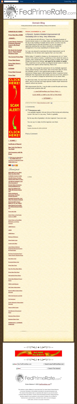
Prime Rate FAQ (12, 211)
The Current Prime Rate (15, 57)
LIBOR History (11, 226)
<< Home (29, 176)
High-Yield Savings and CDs (15, 295)
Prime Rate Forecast (14, 72)
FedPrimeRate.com (44, 384)
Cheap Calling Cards (13, 307)
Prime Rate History (14, 60)
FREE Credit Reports (13, 284)
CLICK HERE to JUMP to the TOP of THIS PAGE (47, 94)
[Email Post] (51, 102)
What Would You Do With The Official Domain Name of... (15, 207)
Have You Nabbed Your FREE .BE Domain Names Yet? (15, 190)
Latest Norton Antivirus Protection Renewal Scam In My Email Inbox (15, 44)
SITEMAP (11, 68)
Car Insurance (11, 299)
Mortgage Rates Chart (13, 319)
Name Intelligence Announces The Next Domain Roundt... (14, 195)
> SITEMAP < (47, 98)
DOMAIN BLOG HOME (15, 31)
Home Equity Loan (12, 240)
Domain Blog (38, 23)
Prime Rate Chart (12, 265)
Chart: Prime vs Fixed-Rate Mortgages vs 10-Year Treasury (15, 221)
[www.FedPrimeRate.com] (39, 18)
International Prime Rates (14, 275)
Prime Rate (11, 75)
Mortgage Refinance (13, 236)
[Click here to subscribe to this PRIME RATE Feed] (15, 158)
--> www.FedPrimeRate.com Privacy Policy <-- (47, 91)
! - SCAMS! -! (12, 140)
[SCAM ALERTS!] (14, 137)
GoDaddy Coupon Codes (15, 176)
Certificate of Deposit (14, 144)
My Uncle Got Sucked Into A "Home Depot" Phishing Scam (15, 51)
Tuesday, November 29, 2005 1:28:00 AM (37, 128)
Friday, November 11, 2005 (43, 102)
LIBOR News (11, 233)
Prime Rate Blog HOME (15, 35)
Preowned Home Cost (13, 262)
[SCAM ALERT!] (38, 356)
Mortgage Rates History (14, 316)
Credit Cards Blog (12, 243)
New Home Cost (12, 258)
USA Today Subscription (14, 287)
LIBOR (10, 230)
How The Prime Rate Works (15, 268)
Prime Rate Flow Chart (13, 272)
